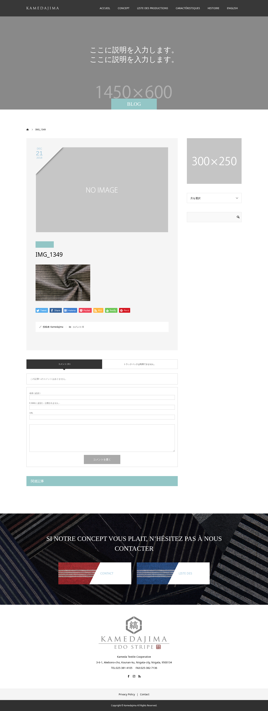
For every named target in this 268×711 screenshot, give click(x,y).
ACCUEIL (105, 8)
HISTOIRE (213, 8)
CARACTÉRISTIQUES (188, 8)
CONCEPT (123, 8)
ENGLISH (232, 8)
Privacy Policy (127, 694)
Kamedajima (57, 326)
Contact (144, 694)
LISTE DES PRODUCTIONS (152, 8)
